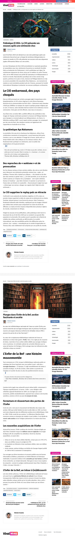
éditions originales (33, 488)
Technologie (61, 65)
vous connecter (10, 266)
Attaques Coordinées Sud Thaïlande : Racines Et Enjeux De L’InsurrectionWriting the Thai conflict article (66, 199)
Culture (61, 60)
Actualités (6, 39)
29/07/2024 (9, 51)
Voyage (61, 71)
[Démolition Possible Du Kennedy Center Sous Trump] (61, 142)
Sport (11, 39)
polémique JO (43, 229)
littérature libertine (8, 490)
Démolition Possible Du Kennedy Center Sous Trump (60, 151)
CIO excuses (21, 229)
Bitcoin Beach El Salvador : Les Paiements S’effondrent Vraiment (56, 196)
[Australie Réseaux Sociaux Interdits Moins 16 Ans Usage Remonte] (61, 89)
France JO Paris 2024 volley (32, 229)
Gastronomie (61, 68)
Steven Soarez (11, 49)
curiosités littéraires (23, 488)
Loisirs (61, 63)
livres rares (17, 490)
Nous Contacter (62, 1)
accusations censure (12, 488)
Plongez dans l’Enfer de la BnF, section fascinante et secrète (21, 316)
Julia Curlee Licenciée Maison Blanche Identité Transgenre (60, 133)
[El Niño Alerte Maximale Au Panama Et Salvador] (66, 210)
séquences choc (7, 231)
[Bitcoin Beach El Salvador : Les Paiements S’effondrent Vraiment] (56, 187)
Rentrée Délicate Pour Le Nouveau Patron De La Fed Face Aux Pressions (61, 170)
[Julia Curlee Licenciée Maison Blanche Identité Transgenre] (61, 124)
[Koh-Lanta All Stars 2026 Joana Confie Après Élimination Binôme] (56, 210)
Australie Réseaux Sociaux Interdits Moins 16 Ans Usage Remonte (61, 98)
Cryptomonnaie (61, 57)
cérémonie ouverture (12, 229)
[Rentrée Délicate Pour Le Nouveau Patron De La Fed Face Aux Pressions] (61, 161)
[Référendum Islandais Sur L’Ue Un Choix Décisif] (61, 107)
